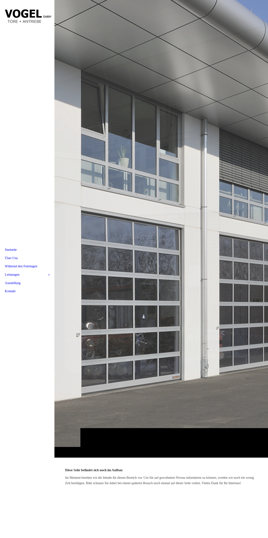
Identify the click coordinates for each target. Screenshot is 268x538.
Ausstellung (13, 283)
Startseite (11, 249)
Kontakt (10, 291)
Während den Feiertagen (21, 266)
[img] (27, 15)
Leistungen (12, 274)
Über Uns (11, 258)
